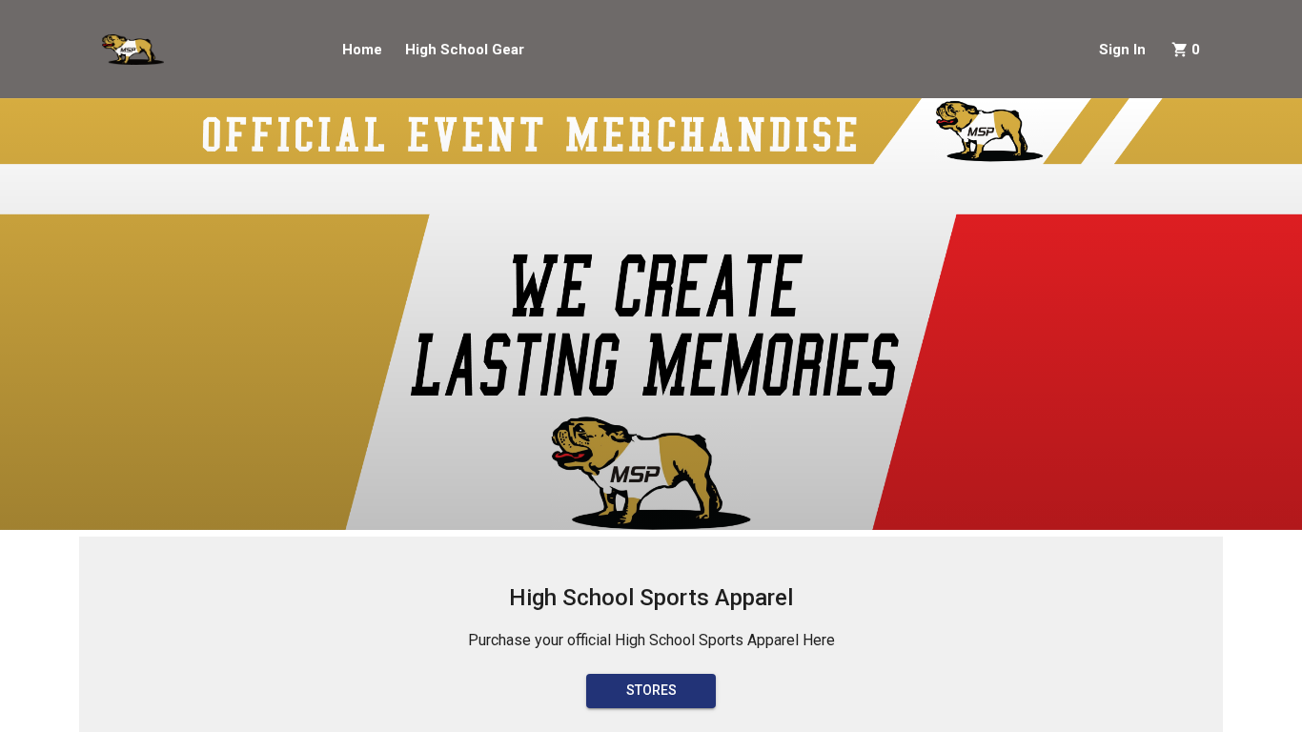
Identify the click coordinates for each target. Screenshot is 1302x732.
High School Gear (464, 49)
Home (362, 49)
